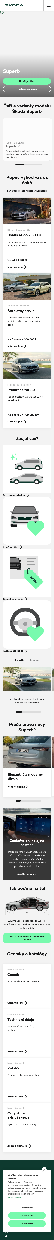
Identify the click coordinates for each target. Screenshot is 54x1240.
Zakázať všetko (27, 1215)
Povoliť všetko (27, 1224)
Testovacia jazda (27, 89)
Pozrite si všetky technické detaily (27, 938)
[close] (44, 1169)
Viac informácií (14, 1197)
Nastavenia (27, 1207)
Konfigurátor (27, 81)
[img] (14, 5)
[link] (27, 235)
